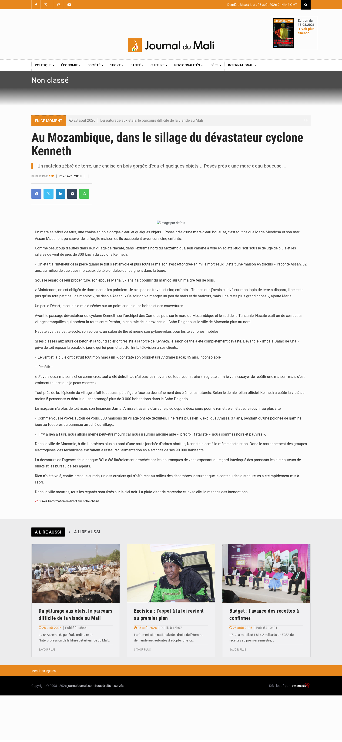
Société (94, 65)
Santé (136, 65)
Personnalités (187, 65)
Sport (115, 65)
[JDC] (171, 45)
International (241, 65)
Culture (158, 65)
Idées (214, 65)
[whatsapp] (84, 194)
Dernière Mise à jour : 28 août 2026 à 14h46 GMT (262, 5)
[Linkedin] (36, 194)
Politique (43, 65)
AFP (51, 176)
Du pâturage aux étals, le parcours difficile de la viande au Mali (151, 120)
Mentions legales (43, 671)
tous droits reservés (109, 686)
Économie (69, 65)
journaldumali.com (80, 686)
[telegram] (72, 194)
